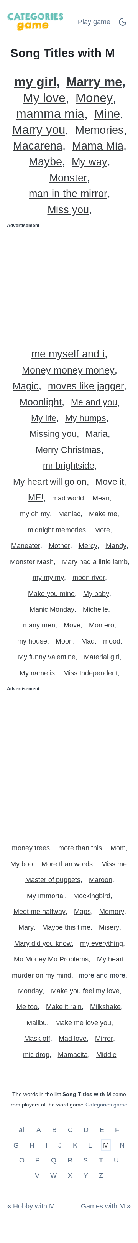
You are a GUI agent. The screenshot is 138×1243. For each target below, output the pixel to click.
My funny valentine (47, 657)
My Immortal (46, 896)
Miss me (114, 864)
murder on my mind (41, 975)
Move (72, 625)
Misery (109, 927)
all (23, 1130)
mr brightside (68, 465)
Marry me (94, 81)
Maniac (69, 514)
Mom (118, 848)
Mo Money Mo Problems (51, 959)
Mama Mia (97, 146)
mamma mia (50, 113)
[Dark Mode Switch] (123, 24)
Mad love (73, 1038)
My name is (37, 673)
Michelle (95, 609)
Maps (82, 911)
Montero (101, 625)
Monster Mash (32, 562)
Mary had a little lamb (95, 562)
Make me (103, 514)
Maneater (25, 546)
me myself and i (68, 354)
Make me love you (83, 1023)
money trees (31, 848)
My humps (85, 418)
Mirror (104, 1038)
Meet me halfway (39, 911)
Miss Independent (90, 673)
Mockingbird (91, 896)
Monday (30, 991)
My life (43, 418)
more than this (80, 848)
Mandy (116, 546)
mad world (68, 498)
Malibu (36, 1023)
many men (39, 625)
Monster (68, 178)
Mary (26, 927)
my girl (35, 81)
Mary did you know (43, 943)
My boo (21, 864)
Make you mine (51, 594)
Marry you (38, 129)
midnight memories (57, 530)
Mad (88, 641)
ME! (35, 497)
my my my (48, 577)
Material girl (102, 657)
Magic (26, 386)
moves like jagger (86, 386)
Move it (109, 481)
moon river (88, 577)
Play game (94, 22)
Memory (111, 911)
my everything (101, 943)
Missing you (53, 434)
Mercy (88, 546)
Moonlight (41, 402)
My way (89, 162)
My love (44, 98)
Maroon (100, 880)
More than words (67, 864)
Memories (99, 130)
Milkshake (105, 1007)
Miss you (68, 210)
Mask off (37, 1038)
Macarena (37, 146)
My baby (96, 594)
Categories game (106, 1104)
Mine (107, 113)
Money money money (68, 370)
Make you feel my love (85, 991)
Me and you (94, 402)
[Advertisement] (69, 285)
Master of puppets (52, 880)
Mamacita (73, 1055)
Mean (101, 498)
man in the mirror (68, 193)
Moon (64, 641)
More (102, 530)
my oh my (35, 514)
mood (111, 641)
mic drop (36, 1055)
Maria (96, 434)
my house (32, 641)
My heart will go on (50, 481)
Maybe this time (66, 927)
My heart (110, 959)
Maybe (45, 161)
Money (94, 98)
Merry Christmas (68, 450)
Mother (59, 546)
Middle (106, 1055)
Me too (27, 1007)
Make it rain (64, 1007)
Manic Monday (52, 609)
